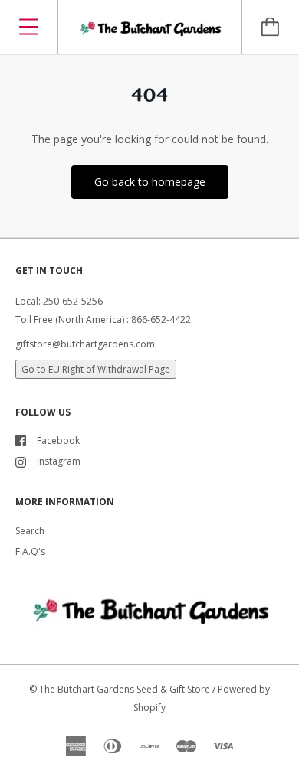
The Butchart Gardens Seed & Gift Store (124, 689)
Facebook (58, 440)
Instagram (58, 461)
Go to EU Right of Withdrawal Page (95, 369)
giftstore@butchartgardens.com (85, 344)
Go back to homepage (149, 181)
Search (29, 530)
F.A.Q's (30, 551)
